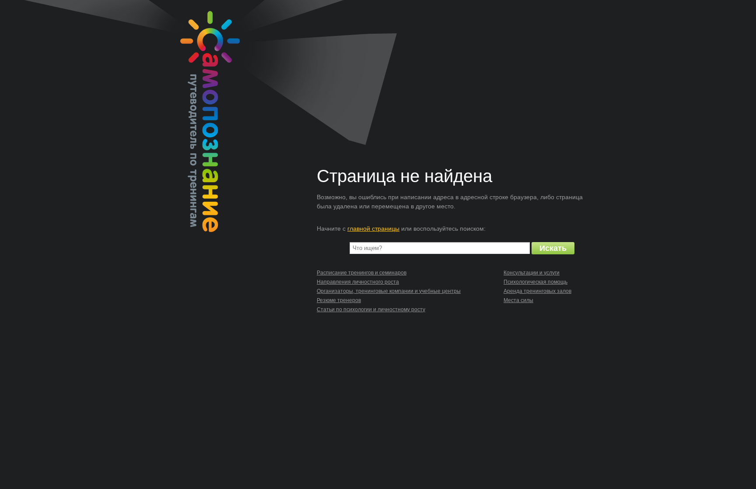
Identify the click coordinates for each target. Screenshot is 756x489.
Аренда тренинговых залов (537, 291)
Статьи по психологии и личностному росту (371, 309)
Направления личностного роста (358, 282)
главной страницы (373, 228)
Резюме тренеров (339, 300)
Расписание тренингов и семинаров (361, 273)
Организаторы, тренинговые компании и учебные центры (389, 291)
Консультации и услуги (532, 273)
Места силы (518, 300)
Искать (553, 248)
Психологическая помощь (535, 282)
